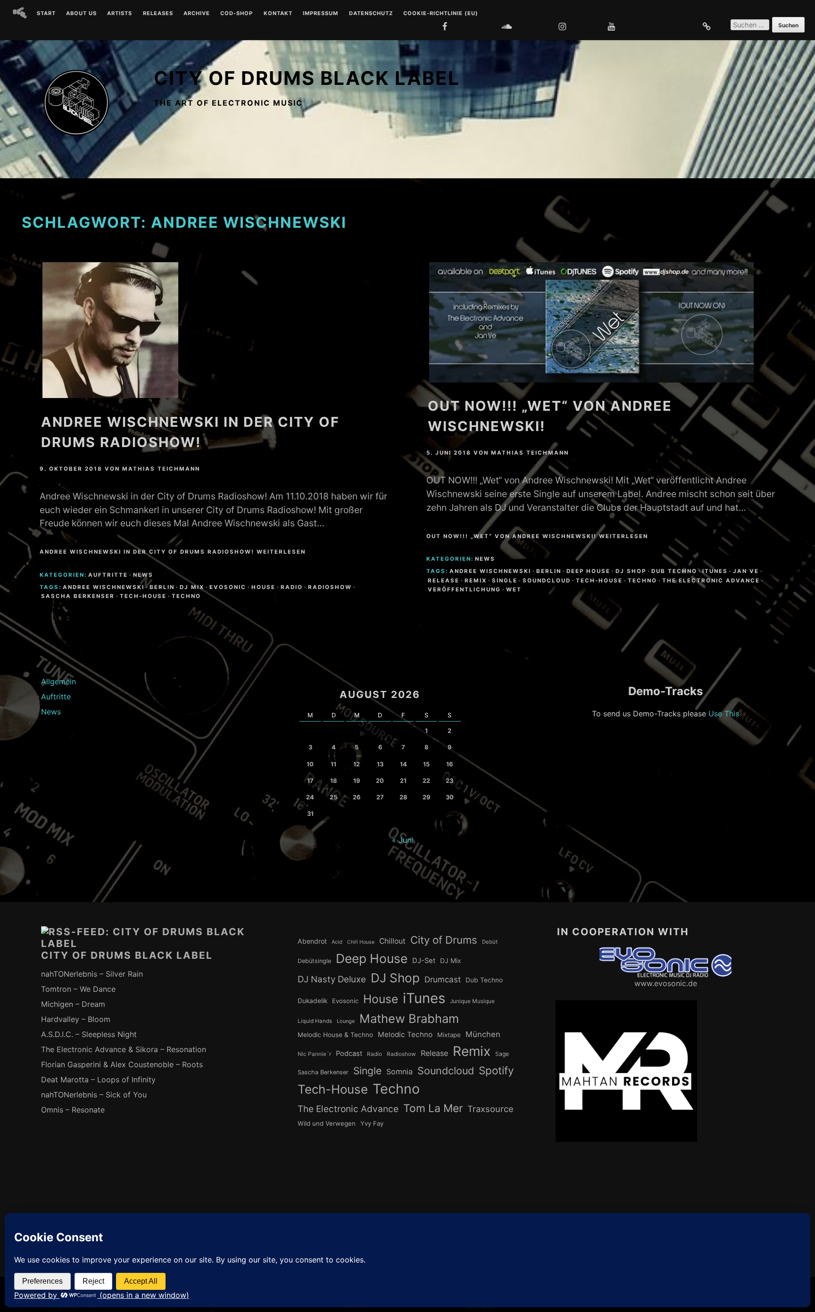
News (143, 575)
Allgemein (58, 681)
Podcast (349, 1053)
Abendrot (312, 941)
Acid (337, 941)
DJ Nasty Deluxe (332, 979)
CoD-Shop (236, 14)
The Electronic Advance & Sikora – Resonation (123, 1049)
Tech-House (143, 596)
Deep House (588, 571)
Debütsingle (314, 960)
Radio (292, 587)
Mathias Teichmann (161, 468)
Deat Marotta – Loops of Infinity (98, 1079)
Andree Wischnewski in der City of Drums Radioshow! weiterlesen (173, 551)
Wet (514, 589)
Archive (196, 14)
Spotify (496, 1070)
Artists (119, 14)
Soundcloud (547, 580)
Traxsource (490, 1109)
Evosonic (227, 587)
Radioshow (330, 587)
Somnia (399, 1071)
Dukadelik (312, 1001)
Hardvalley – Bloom (75, 1019)
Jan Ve (746, 571)
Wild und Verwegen (327, 1123)
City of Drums (443, 940)
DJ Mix (192, 587)
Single (504, 580)
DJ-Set (423, 960)
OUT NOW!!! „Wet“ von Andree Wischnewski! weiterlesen (537, 536)
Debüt (490, 941)
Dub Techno (674, 571)
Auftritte (108, 575)
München (483, 1034)
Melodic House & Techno (335, 1034)
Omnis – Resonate (73, 1109)
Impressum (320, 14)
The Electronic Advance (711, 580)
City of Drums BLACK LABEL (307, 78)
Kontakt (278, 14)
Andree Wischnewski (103, 587)
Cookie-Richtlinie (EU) (440, 14)
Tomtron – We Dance (78, 989)
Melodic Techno (405, 1034)
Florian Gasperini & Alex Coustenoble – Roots (122, 1064)
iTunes (715, 571)
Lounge (346, 1021)
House (263, 587)
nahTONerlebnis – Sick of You (94, 1094)
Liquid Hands (315, 1021)
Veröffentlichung (464, 589)
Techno (186, 596)
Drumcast (442, 979)
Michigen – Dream (73, 1004)
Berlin (162, 587)
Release (443, 580)
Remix (476, 580)
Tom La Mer (433, 1108)
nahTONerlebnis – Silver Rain (92, 974)
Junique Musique (472, 1001)
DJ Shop (630, 571)
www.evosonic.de (665, 983)
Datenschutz (371, 14)
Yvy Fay (371, 1123)
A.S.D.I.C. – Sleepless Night (89, 1034)
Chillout (392, 941)
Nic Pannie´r (314, 1054)
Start (46, 14)
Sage (502, 1053)
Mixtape (449, 1034)
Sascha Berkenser (78, 596)
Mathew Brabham (409, 1018)
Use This (723, 713)
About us (81, 14)
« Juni (402, 840)
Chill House (360, 942)
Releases (158, 14)
